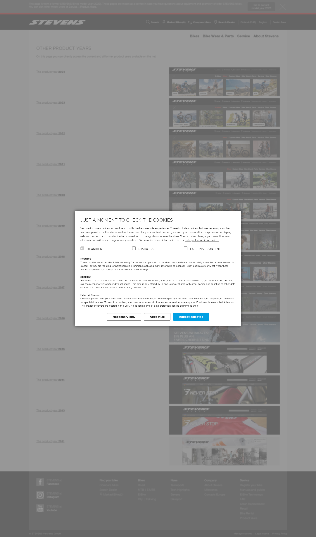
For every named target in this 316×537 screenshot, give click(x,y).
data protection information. (202, 240)
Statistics (147, 248)
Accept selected (191, 317)
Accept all (157, 317)
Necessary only (124, 317)
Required (94, 248)
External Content (205, 248)
